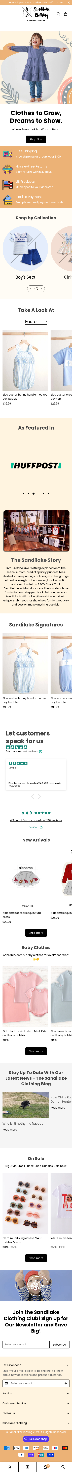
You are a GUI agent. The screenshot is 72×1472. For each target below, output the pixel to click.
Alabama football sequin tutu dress (22, 915)
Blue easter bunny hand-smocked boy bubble (25, 397)
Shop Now (36, 139)
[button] (65, 14)
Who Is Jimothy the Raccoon (24, 1123)
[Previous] (30, 288)
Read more (10, 1130)
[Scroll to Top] (66, 1454)
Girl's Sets (25, 277)
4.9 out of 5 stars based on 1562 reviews (36, 820)
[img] (37, 747)
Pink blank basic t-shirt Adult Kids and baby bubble (24, 1033)
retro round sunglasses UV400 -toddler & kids (23, 1240)
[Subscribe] (65, 1383)
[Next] (41, 288)
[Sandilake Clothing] (36, 14)
